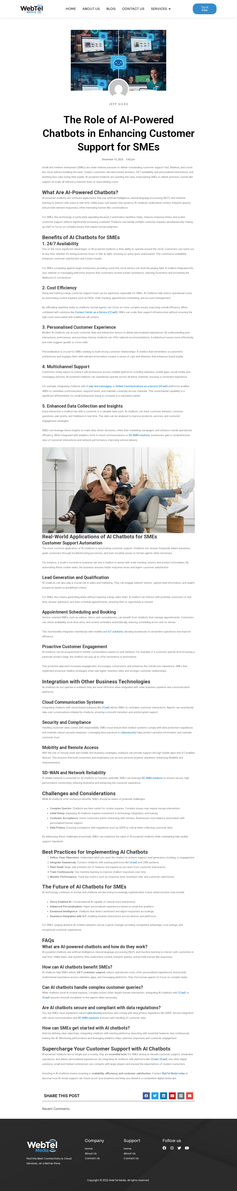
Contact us (133, 9)
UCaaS (133, 862)
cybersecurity (128, 732)
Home (71, 9)
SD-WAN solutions (139, 435)
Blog (111, 9)
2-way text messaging (99, 386)
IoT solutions (115, 631)
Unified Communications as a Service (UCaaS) (141, 386)
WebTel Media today (173, 1073)
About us (91, 9)
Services (159, 9)
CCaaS (105, 707)
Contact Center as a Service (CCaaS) (95, 312)
